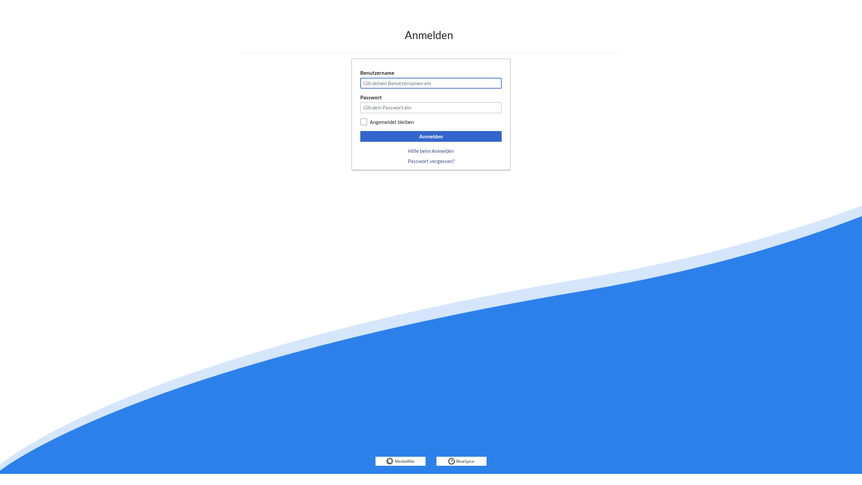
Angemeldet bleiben (392, 122)
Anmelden (431, 136)
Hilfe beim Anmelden (431, 151)
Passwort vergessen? (431, 161)
